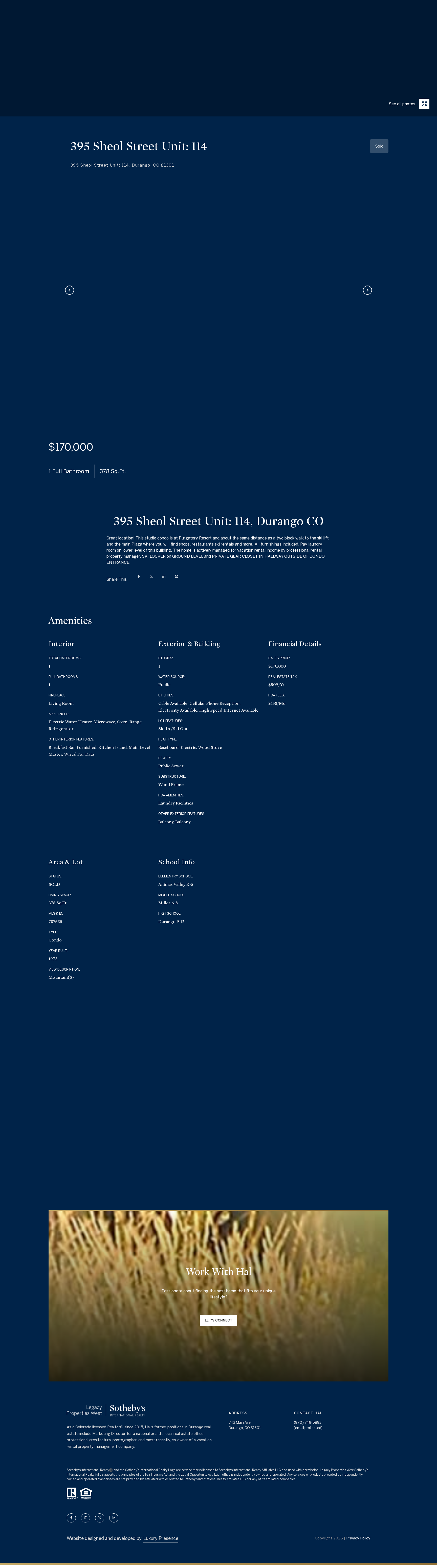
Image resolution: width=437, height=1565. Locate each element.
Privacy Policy (358, 1538)
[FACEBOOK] (71, 1517)
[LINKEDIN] (113, 1517)
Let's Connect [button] (218, 1320)
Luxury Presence (160, 1538)
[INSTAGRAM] (85, 1517)
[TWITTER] (99, 1517)
